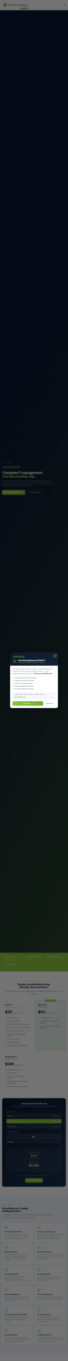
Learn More (27, 703)
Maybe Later (50, 703)
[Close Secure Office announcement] (55, 655)
